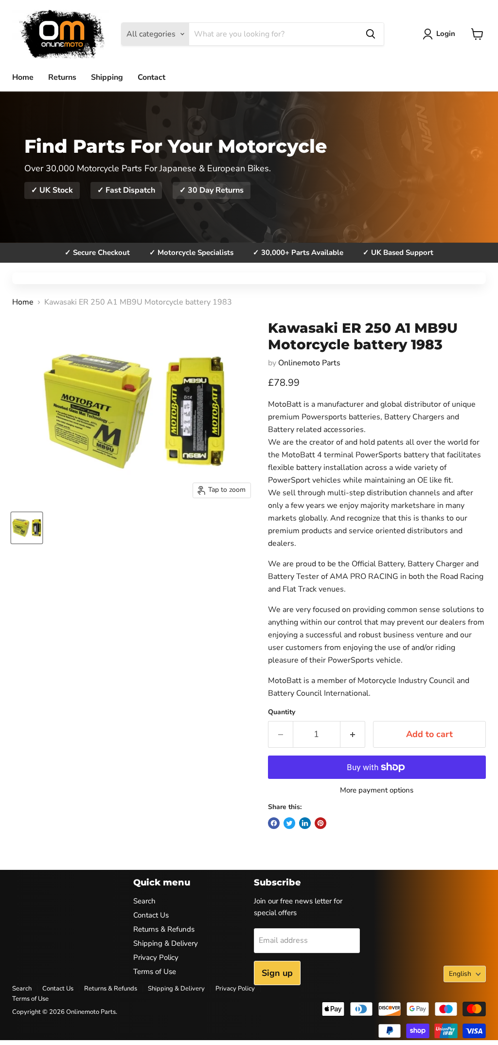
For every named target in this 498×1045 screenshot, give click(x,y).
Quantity (281, 712)
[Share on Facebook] (274, 823)
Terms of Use (154, 971)
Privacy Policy (155, 957)
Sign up (277, 973)
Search (144, 901)
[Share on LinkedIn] (305, 823)
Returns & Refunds (164, 929)
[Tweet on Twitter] (289, 823)
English (460, 973)
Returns (62, 77)
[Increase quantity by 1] (352, 734)
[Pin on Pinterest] (320, 823)
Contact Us (151, 915)
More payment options (376, 790)
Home (23, 77)
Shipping (107, 77)
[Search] (370, 34)
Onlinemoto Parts (309, 363)
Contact (151, 77)
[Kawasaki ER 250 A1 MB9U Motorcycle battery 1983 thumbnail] (26, 527)
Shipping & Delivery (165, 943)
